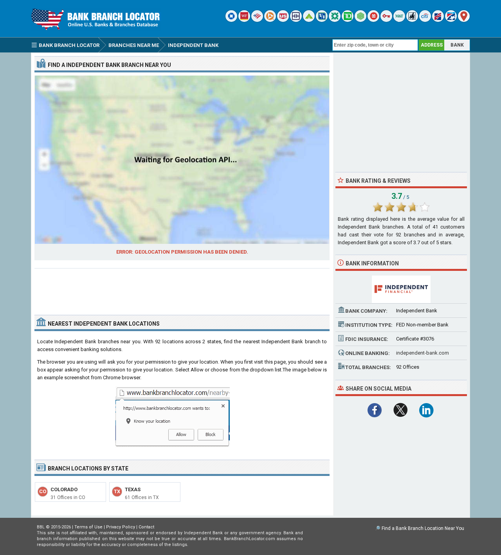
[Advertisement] (182, 288)
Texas (133, 489)
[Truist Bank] (296, 20)
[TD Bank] (347, 20)
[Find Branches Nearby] (464, 20)
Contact (146, 527)
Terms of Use (88, 527)
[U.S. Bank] (283, 20)
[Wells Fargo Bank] (244, 20)
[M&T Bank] (399, 20)
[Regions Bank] (309, 20)
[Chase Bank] (231, 20)
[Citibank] (425, 20)
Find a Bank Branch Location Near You (423, 528)
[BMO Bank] (373, 20)
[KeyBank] (386, 20)
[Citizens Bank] (335, 20)
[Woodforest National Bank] (412, 20)
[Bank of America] (257, 20)
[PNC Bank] (270, 20)
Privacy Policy (120, 527)
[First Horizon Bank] (451, 20)
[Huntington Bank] (360, 20)
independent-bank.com (422, 353)
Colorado (63, 489)
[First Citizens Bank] (438, 20)
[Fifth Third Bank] (322, 20)
